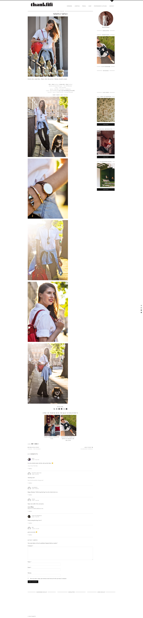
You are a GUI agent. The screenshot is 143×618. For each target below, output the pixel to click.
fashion (62, 11)
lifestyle (77, 6)
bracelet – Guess (52, 92)
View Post (105, 51)
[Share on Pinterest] (36, 444)
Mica (33, 458)
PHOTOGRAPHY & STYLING (100, 6)
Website (29, 573)
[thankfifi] (42, 4)
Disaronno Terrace (87, 448)
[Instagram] (56, 409)
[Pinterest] (59, 409)
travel (84, 6)
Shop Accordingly (37, 515)
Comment (30, 545)
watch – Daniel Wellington (52, 90)
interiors (69, 6)
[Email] (66, 409)
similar (56, 84)
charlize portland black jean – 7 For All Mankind (60, 86)
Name (29, 561)
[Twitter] (54, 409)
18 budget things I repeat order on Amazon (68, 438)
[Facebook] (61, 409)
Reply (30, 468)
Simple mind (60, 14)
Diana (33, 499)
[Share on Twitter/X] (34, 444)
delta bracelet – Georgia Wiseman (65, 92)
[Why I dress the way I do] (52, 425)
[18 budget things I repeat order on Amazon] (68, 425)
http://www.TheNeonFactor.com (35, 508)
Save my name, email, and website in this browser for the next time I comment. (48, 578)
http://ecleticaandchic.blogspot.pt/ (35, 480)
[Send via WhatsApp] (38, 444)
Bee (33, 527)
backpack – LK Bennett (65, 89)
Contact (111, 6)
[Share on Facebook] (32, 444)
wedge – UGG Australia (60, 87)
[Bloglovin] (64, 409)
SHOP (90, 6)
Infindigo (66, 95)
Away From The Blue (33, 466)
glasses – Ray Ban (54, 89)
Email (29, 567)
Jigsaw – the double (34, 448)
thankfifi (33, 616)
